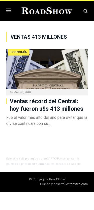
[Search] (85, 11)
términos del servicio (52, 164)
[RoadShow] (47, 10)
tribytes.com (79, 184)
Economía (19, 52)
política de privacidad (20, 164)
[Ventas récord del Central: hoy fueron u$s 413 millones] (47, 70)
